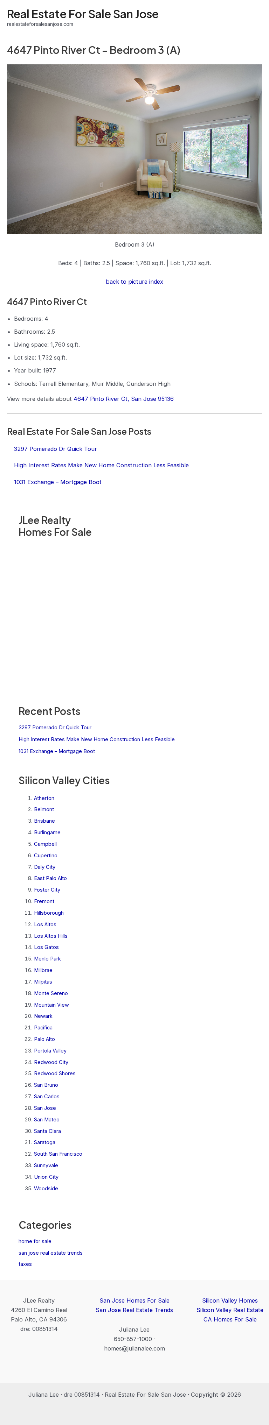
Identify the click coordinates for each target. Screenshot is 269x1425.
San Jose (45, 1108)
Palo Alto (44, 1039)
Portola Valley (50, 1051)
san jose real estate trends (51, 1253)
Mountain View (51, 1005)
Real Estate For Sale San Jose (83, 14)
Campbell (45, 844)
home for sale (35, 1241)
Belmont (44, 809)
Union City (46, 1177)
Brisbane (44, 821)
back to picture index (134, 281)
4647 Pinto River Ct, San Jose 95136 (124, 398)
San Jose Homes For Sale (134, 1300)
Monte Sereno (51, 993)
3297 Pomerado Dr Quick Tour (55, 727)
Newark (43, 1016)
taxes (25, 1264)
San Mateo (47, 1119)
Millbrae (43, 970)
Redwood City (51, 1062)
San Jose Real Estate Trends (134, 1309)
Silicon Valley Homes (230, 1300)
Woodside (46, 1188)
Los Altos (45, 924)
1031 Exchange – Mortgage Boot (57, 751)
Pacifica (43, 1028)
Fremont (44, 901)
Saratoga (44, 1142)
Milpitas (43, 982)
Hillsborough (49, 913)
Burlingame (47, 832)
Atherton (44, 798)
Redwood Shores (55, 1073)
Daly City (44, 867)
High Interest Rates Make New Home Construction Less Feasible (97, 739)
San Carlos (47, 1096)
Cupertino (45, 855)
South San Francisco (58, 1154)
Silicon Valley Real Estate (229, 1309)
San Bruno (46, 1085)
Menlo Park (47, 959)
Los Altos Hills (51, 936)
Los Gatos (46, 947)
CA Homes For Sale (230, 1319)
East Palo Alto (50, 878)
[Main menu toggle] (254, 18)
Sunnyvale (46, 1165)
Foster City (47, 890)
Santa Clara (47, 1131)
